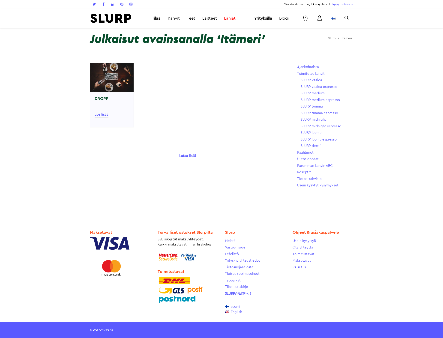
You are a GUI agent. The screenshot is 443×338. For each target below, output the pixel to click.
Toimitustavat (303, 254)
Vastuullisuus (235, 247)
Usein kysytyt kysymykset (317, 185)
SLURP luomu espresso (319, 139)
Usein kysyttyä (304, 241)
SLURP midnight (313, 119)
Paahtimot (305, 152)
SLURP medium (313, 93)
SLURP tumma (312, 106)
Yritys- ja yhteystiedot (242, 260)
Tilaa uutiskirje (236, 287)
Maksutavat (302, 260)
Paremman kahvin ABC (315, 166)
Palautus (299, 267)
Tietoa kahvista (309, 179)
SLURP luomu (311, 133)
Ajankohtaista (308, 67)
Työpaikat (233, 280)
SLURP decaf (311, 146)
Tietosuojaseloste (239, 267)
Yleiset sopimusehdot (242, 273)
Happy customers (342, 4)
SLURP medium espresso (320, 100)
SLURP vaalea (311, 80)
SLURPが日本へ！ (238, 293)
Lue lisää (101, 114)
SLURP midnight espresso (321, 126)
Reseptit (304, 172)
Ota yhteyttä (303, 247)
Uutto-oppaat (308, 159)
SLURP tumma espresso (319, 113)
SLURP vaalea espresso (319, 87)
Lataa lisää (187, 156)
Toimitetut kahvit (311, 73)
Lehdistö (232, 254)
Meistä (230, 241)
